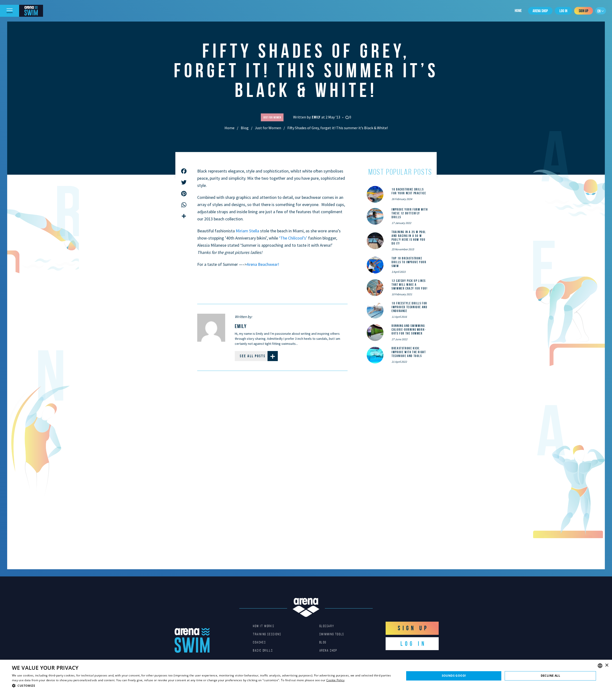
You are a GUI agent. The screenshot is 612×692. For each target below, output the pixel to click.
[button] (202, 685)
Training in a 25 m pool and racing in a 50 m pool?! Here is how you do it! (409, 237)
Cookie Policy (335, 680)
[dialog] (306, 676)
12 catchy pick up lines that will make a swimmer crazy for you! (409, 284)
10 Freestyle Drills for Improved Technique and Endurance (409, 307)
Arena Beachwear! (263, 264)
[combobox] (600, 665)
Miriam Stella (248, 231)
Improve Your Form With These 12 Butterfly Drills (410, 213)
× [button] (606, 665)
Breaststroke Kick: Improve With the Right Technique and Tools (409, 352)
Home (518, 10)
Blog (245, 127)
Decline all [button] (550, 676)
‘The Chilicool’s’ (293, 238)
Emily (316, 117)
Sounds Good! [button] (454, 676)
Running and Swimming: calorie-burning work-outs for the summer (409, 329)
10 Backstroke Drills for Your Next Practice (409, 191)
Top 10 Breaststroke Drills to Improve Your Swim (409, 262)
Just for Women (268, 127)
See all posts (253, 356)
